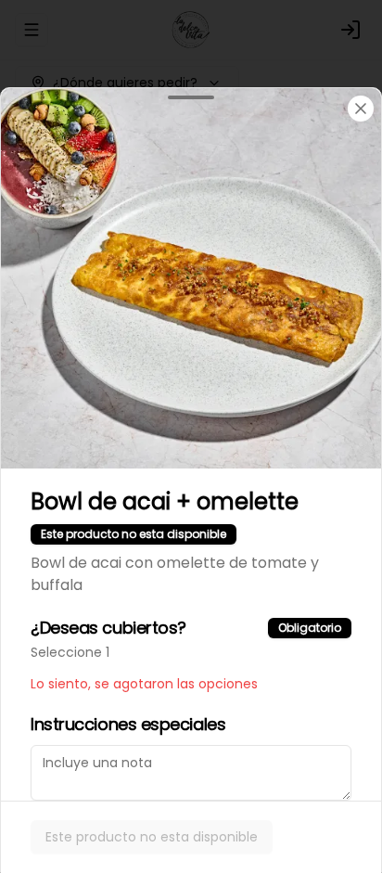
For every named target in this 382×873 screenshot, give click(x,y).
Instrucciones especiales (128, 724)
